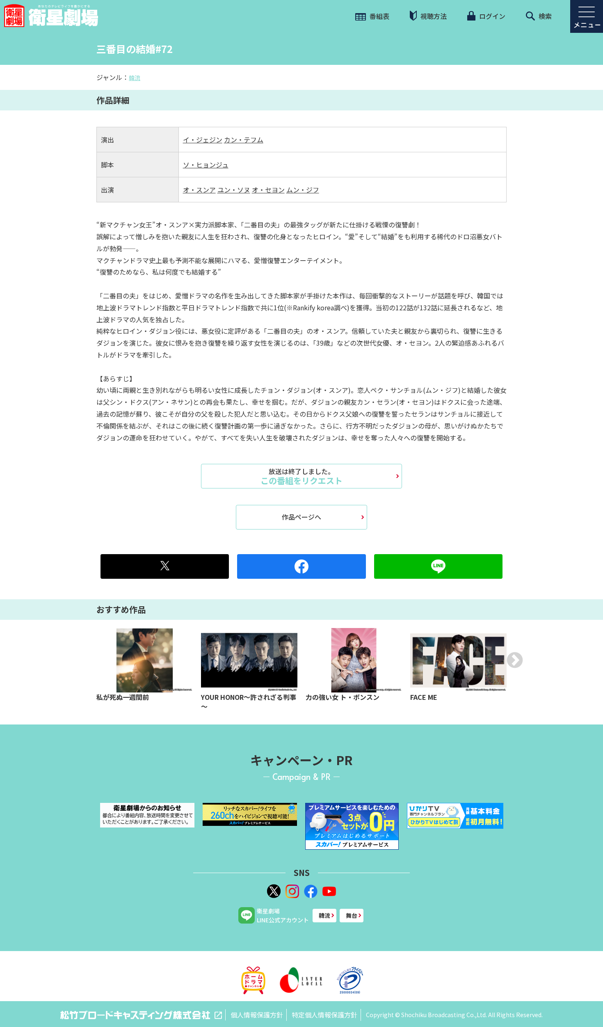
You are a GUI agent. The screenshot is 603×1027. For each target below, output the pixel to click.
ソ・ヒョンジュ (205, 165)
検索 (544, 16)
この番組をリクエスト (301, 476)
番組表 (378, 16)
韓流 (134, 77)
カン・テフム (243, 139)
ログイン (491, 16)
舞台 (351, 915)
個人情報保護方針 (257, 1015)
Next (515, 660)
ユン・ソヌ (233, 190)
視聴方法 (433, 16)
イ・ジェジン (202, 139)
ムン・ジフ (302, 190)
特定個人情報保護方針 (324, 1015)
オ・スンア (199, 190)
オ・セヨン (268, 190)
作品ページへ (301, 517)
